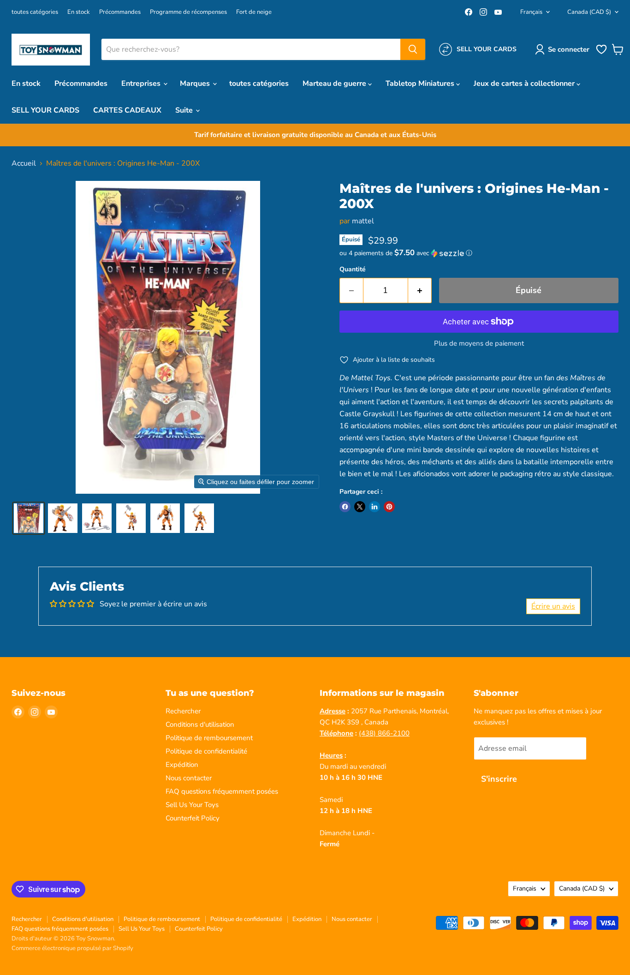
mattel (363, 221)
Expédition (182, 764)
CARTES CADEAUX (127, 110)
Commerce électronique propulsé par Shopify (72, 948)
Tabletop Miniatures (421, 83)
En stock (78, 12)
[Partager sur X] (359, 506)
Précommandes (120, 12)
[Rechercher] (412, 49)
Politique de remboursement (209, 737)
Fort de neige (254, 12)
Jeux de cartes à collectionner (525, 83)
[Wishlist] (601, 53)
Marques (196, 83)
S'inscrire (499, 778)
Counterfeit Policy (193, 818)
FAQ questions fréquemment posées (222, 791)
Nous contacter (189, 778)
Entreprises (141, 83)
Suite (185, 110)
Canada (589, 12)
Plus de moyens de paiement (479, 343)
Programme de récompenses (188, 12)
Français (531, 12)
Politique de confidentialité (206, 751)
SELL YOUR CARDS (45, 110)
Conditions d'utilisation (200, 724)
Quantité (352, 269)
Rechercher (183, 711)
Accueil (24, 163)
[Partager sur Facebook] (345, 506)
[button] (564, 49)
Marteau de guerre (335, 83)
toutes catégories (35, 12)
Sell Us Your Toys (192, 804)
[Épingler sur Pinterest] (389, 506)
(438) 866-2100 (384, 733)
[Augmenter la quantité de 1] (420, 290)
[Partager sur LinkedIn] (374, 506)
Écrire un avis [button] (553, 606)
